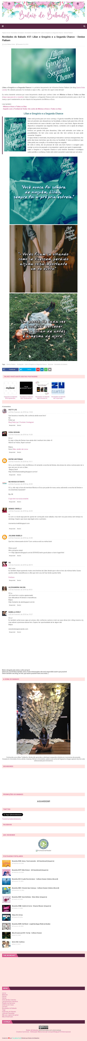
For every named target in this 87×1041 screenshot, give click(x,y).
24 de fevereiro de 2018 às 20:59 (21, 484)
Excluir (19, 425)
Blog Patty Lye (13, 422)
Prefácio (11, 577)
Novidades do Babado (17, 33)
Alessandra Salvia (16, 587)
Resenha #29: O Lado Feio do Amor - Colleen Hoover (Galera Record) (35, 879)
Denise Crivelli (15, 509)
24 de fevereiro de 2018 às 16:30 (21, 435)
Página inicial (6, 33)
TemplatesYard (16, 1038)
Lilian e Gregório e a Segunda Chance (36, 364)
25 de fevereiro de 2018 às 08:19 (21, 565)
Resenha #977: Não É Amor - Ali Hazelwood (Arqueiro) (30, 870)
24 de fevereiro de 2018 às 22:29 (21, 511)
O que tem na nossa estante (18, 499)
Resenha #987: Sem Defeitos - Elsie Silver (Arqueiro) (29, 897)
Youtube (23, 422)
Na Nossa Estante (16, 482)
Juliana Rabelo (15, 536)
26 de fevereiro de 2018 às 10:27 (21, 614)
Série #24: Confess (18, 942)
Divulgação (20, 364)
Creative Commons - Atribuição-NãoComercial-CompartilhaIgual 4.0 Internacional (43, 1032)
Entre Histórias (15, 459)
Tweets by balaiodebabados (11, 819)
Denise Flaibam (11, 364)
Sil (9, 563)
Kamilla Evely (14, 612)
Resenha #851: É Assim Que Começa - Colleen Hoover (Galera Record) (35, 888)
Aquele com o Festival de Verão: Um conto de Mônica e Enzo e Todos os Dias (32, 109)
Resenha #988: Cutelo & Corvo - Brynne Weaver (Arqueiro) (31, 906)
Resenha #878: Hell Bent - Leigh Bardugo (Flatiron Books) (31, 924)
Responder (12, 425)
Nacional (50, 364)
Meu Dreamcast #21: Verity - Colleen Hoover (27, 933)
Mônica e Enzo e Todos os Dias (15, 106)
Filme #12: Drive (17, 915)
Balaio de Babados (32, 1030)
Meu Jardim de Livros (20, 449)
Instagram (30, 422)
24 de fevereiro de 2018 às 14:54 (21, 412)
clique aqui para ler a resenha (13, 97)
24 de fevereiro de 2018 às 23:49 (21, 538)
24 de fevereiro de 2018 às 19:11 (21, 462)
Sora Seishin (14, 432)
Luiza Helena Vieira (9, 44)
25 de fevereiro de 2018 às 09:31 (21, 590)
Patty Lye (12, 410)
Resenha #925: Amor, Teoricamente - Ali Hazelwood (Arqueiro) (33, 861)
